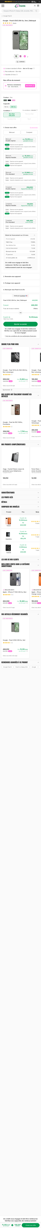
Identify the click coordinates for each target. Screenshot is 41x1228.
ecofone (22, 295)
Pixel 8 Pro (9, 539)
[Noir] (9, 100)
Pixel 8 (9, 525)
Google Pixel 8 (7, 16)
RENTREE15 (29, 85)
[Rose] (13, 100)
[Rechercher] (37, 11)
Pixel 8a (8, 552)
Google (34, 667)
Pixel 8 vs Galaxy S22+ (22, 667)
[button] (20, 56)
